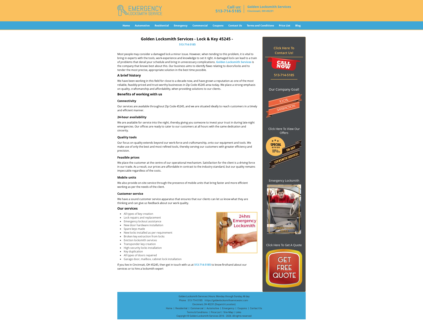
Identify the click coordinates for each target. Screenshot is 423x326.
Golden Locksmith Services (233, 62)
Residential (162, 25)
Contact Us (235, 25)
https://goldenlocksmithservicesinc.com (226, 300)
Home (126, 25)
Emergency (181, 25)
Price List (284, 25)
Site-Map (228, 312)
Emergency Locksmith (284, 181)
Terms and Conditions (260, 25)
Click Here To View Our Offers (284, 131)
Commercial (200, 25)
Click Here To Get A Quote (284, 245)
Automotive (142, 25)
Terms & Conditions (197, 312)
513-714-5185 (228, 11)
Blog (298, 25)
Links (238, 312)
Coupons (218, 25)
